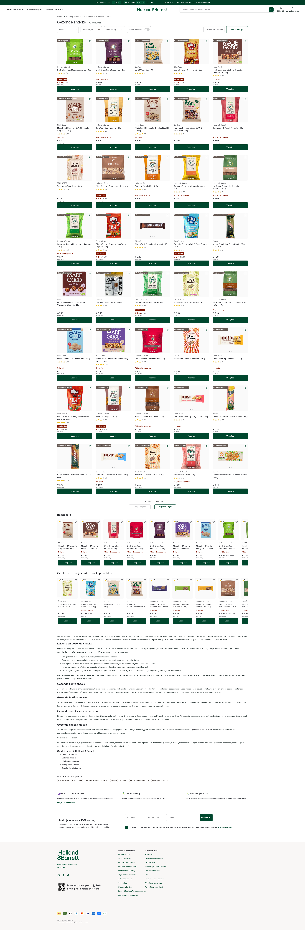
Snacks (89, 16)
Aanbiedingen (34, 9)
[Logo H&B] (152, 10)
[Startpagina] (152, 9)
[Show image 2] (74, 62)
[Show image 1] (73, 62)
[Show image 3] (76, 62)
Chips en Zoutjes (92, 780)
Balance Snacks (69, 758)
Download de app (187, 2)
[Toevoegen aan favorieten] (90, 41)
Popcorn (123, 780)
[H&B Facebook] (63, 875)
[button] (68, 29)
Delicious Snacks (69, 754)
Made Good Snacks (70, 761)
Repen (105, 780)
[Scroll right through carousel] (246, 542)
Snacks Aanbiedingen (71, 768)
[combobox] (224, 10)
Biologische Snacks (70, 764)
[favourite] (75, 521)
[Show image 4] (193, 178)
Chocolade (77, 780)
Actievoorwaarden (203, 2)
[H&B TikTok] (68, 875)
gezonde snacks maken (202, 729)
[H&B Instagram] (58, 875)
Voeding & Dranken (74, 16)
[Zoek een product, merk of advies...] (271, 10)
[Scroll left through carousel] (59, 542)
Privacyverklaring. (225, 827)
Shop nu (150, 2)
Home (59, 16)
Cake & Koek (63, 780)
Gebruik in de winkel (171, 2)
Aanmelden (206, 817)
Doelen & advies (54, 9)
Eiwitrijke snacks (159, 780)
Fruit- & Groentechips (139, 780)
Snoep (114, 780)
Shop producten (15, 9)
